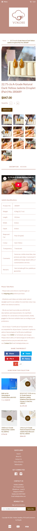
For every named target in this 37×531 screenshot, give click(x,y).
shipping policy (9, 293)
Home (4, 40)
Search (18, 454)
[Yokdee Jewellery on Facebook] (16, 474)
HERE (12, 335)
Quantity (4, 103)
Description (13, 167)
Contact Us (8, 343)
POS (24, 517)
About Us (18, 456)
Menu (5, 1)
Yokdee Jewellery (18, 517)
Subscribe (30, 509)
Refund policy (18, 464)
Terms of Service (18, 462)
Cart (34, 1)
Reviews (23, 167)
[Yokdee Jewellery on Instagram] (21, 474)
